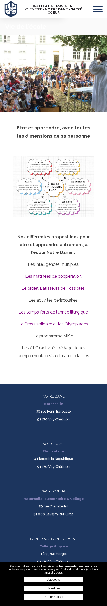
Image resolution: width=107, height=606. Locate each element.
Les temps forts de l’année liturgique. (53, 312)
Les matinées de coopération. (53, 276)
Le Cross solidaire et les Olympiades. (53, 324)
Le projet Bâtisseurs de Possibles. (53, 288)
